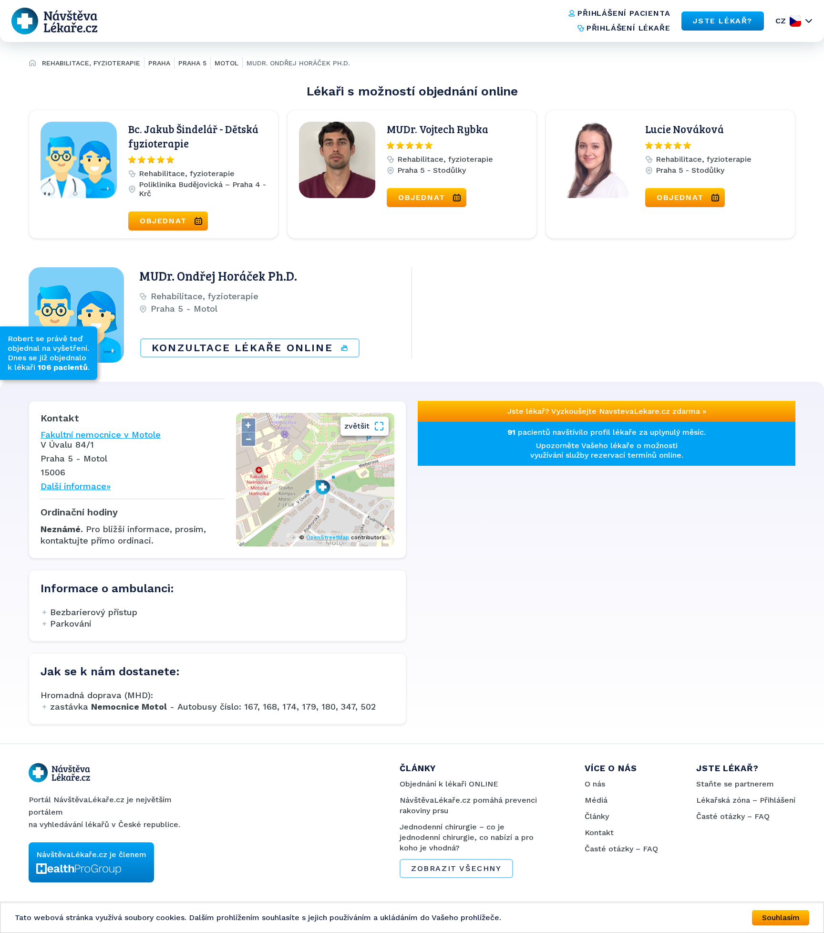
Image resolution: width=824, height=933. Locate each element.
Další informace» (76, 486)
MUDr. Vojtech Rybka (437, 129)
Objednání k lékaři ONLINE (449, 783)
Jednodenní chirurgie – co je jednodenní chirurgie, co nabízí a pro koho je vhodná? (467, 837)
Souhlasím (781, 917)
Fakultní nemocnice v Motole (101, 435)
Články (597, 816)
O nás (595, 783)
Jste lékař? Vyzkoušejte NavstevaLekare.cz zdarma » (606, 411)
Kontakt (599, 832)
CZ (780, 20)
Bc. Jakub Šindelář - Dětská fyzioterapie (193, 136)
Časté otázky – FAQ (621, 848)
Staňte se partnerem (735, 783)
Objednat (163, 220)
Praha (159, 63)
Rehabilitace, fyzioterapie (91, 63)
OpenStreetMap (327, 538)
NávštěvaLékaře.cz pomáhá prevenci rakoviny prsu (468, 805)
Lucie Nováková (684, 129)
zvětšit (357, 425)
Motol (226, 63)
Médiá (596, 800)
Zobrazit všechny (456, 868)
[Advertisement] (509, 532)
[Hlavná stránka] (32, 64)
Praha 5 (192, 63)
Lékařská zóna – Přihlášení (745, 800)
